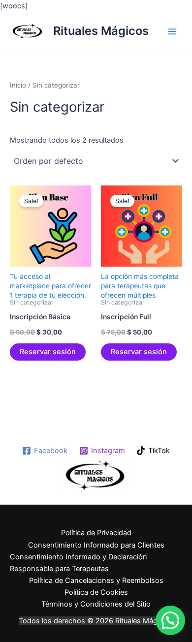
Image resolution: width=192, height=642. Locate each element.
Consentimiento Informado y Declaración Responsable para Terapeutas (78, 562)
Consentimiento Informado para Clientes (96, 545)
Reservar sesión (48, 351)
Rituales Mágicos (101, 31)
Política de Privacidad (96, 532)
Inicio (18, 85)
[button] (170, 620)
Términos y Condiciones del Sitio (96, 604)
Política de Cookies (96, 592)
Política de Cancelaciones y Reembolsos (96, 580)
